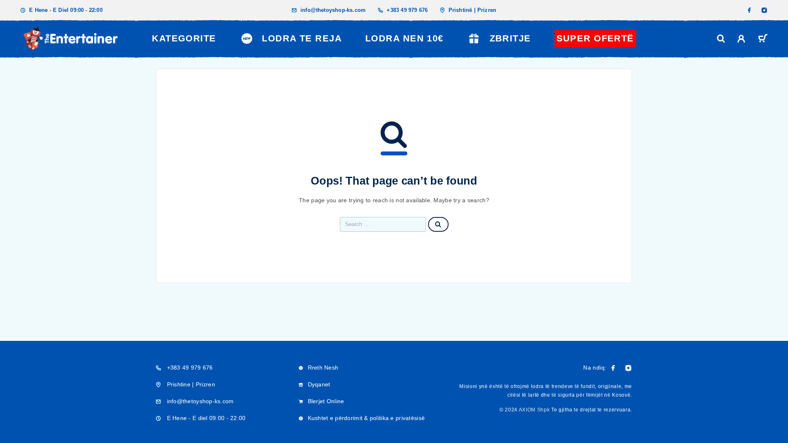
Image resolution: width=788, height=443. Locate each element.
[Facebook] (749, 10)
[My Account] (741, 38)
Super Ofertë (595, 38)
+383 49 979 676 (407, 10)
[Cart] (763, 39)
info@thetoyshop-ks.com (333, 10)
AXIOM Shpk (534, 410)
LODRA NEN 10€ (404, 38)
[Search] (721, 38)
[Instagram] (764, 10)
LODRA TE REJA (302, 38)
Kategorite (184, 38)
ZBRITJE (510, 38)
